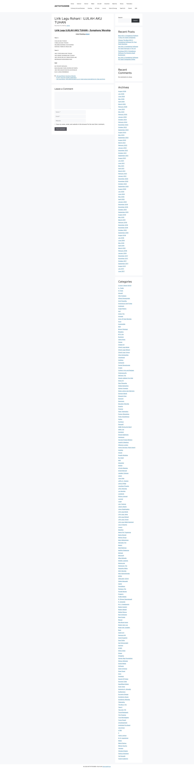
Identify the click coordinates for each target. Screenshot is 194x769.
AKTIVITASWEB (62, 6)
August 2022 (122, 140)
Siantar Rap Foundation (125, 658)
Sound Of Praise (123, 679)
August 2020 (122, 189)
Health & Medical (123, 442)
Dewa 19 (121, 380)
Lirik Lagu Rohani (60, 76)
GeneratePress (107, 766)
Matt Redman (122, 548)
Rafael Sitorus (122, 612)
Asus (119, 321)
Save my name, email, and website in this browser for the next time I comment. (80, 124)
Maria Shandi (122, 535)
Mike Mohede (122, 558)
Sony (119, 674)
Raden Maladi (122, 609)
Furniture (121, 422)
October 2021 (122, 153)
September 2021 (123, 155)
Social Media (122, 663)
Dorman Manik (122, 393)
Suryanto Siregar (123, 694)
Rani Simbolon (122, 614)
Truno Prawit (122, 720)
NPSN (120, 576)
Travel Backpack (123, 712)
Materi (120, 545)
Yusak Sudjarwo (123, 758)
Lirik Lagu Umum (123, 519)
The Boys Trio (122, 704)
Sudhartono (121, 692)
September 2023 (123, 130)
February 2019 (122, 222)
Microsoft (121, 555)
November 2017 (123, 258)
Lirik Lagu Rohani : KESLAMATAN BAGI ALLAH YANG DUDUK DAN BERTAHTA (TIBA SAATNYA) (80, 79)
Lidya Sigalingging (123, 509)
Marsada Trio (122, 542)
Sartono (120, 645)
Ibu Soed (121, 458)
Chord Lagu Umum (124, 352)
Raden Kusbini (122, 607)
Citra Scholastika (123, 355)
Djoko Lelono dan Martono (126, 391)
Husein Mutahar (123, 455)
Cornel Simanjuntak (124, 365)
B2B (136, 8)
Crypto (120, 368)
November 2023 (123, 125)
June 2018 (121, 240)
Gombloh (121, 432)
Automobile (121, 324)
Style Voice (121, 686)
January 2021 (122, 176)
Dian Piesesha (122, 383)
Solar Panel (121, 671)
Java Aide (121, 478)
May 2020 (121, 197)
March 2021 (121, 171)
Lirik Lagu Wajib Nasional (126, 522)
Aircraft (99, 3)
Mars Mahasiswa (123, 540)
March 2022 (121, 143)
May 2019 (121, 217)
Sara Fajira (121, 640)
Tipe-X (120, 707)
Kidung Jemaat (122, 496)
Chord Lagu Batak (123, 347)
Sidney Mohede (123, 661)
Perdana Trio (122, 589)
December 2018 (123, 225)
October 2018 (122, 230)
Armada (120, 316)
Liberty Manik (122, 506)
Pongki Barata (122, 591)
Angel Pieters (122, 308)
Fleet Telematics (123, 411)
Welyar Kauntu (122, 746)
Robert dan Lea (123, 625)
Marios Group (122, 537)
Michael (120, 553)
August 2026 (122, 91)
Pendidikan (121, 586)
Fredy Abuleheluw (123, 416)
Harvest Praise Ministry (125, 440)
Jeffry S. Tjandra (123, 481)
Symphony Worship (71, 76)
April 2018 (121, 245)
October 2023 (122, 127)
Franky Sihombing (123, 414)
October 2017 (122, 261)
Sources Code (122, 681)
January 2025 (122, 117)
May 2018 (121, 243)
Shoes (121, 3)
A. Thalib (121, 288)
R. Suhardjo (121, 602)
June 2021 (121, 163)
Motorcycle (121, 563)
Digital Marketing (123, 386)
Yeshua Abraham (123, 753)
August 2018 (122, 235)
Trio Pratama (122, 715)
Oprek (120, 584)
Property (120, 594)
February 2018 (122, 251)
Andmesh (121, 306)
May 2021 (121, 166)
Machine (114, 3)
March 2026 (122, 104)
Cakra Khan (121, 339)
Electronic (121, 401)
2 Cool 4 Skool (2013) (124, 285)
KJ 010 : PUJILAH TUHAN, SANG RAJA (66, 77)
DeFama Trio (122, 375)
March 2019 (121, 220)
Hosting (90, 8)
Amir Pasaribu (122, 301)
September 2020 (123, 186)
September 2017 (123, 263)
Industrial (106, 3)
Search (120, 17)
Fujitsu (120, 419)
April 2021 (121, 168)
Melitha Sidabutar (123, 550)
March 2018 (121, 248)
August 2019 (122, 215)
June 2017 (121, 271)
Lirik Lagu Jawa (123, 514)
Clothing (120, 360)
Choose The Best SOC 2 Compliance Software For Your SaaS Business (127, 42)
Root (119, 630)
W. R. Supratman (123, 738)
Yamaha (120, 748)
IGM (119, 460)
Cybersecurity (122, 373)
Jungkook (121, 494)
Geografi (120, 424)
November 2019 (123, 207)
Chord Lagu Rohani (124, 350)
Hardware (121, 437)
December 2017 (123, 256)
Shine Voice (121, 650)
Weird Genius (122, 743)
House (120, 452)
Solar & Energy (113, 8)
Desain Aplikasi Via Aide (125, 378)
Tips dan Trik (122, 710)
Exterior (79, 3)
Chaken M (121, 344)
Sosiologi (121, 676)
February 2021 (122, 173)
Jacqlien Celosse (123, 473)
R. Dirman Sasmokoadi (125, 599)
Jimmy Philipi (122, 483)
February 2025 (122, 114)
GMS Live (121, 429)
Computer (121, 362)
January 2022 (122, 148)
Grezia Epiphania (123, 434)
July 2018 (121, 238)
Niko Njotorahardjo (124, 573)
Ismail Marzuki (122, 470)
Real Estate (121, 617)
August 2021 (122, 158)
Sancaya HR (122, 635)
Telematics (129, 3)
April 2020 (121, 199)
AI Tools (97, 8)
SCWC (120, 648)
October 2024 (122, 119)
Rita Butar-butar (123, 622)
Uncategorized (122, 722)
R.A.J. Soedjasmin (123, 604)
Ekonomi (120, 398)
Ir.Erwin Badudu (123, 468)
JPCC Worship (122, 488)
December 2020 (123, 179)
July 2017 (121, 269)
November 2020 (123, 181)
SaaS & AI (122, 8)
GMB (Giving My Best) (125, 427)
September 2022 (123, 137)
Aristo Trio (121, 314)
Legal (120, 501)
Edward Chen (122, 396)
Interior (86, 3)
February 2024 (122, 122)
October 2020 (122, 184)
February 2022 (122, 145)
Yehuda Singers (123, 751)
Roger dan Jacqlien (124, 627)
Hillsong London (123, 445)
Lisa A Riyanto (122, 524)
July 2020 (121, 191)
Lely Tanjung (122, 504)
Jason (120, 476)
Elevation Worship (123, 404)
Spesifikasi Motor (123, 684)
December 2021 (123, 150)
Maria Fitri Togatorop (124, 532)
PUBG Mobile (122, 596)
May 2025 (121, 112)
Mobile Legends (123, 560)
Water (92, 3)
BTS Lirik (121, 334)
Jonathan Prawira (123, 486)
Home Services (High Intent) (126, 447)
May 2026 (121, 99)
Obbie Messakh (123, 581)
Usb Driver (121, 728)
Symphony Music (123, 697)
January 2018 (122, 253)
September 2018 (123, 233)
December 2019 (123, 204)
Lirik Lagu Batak (123, 512)
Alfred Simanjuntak (124, 298)
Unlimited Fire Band (124, 725)
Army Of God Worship (124, 319)
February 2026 (122, 107)
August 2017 (122, 266)
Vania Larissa (122, 735)
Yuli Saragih (121, 756)
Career (130, 8)
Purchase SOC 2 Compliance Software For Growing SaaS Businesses (127, 53)
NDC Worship (122, 571)
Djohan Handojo (123, 388)
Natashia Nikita (123, 568)
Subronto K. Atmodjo (124, 689)
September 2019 (123, 212)
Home (72, 3)
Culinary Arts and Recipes (78, 8)
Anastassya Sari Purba (125, 303)
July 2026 (121, 94)
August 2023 (122, 132)
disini (87, 34)
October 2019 (122, 209)
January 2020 (122, 202)
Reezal (120, 620)
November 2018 (123, 227)
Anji (119, 311)
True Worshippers (123, 717)
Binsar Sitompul (123, 329)
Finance (120, 409)
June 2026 (121, 96)
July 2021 (121, 161)
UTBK (120, 730)
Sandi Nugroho (122, 638)
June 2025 (121, 109)
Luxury (104, 8)
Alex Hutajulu (122, 296)
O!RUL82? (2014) (123, 578)
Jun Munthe (121, 491)
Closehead (121, 357)
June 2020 (121, 194)
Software (121, 666)
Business (121, 337)
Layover (120, 499)
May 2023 (121, 135)
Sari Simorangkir (123, 643)
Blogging (120, 332)
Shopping (121, 656)
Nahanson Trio (122, 566)
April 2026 (121, 101)
